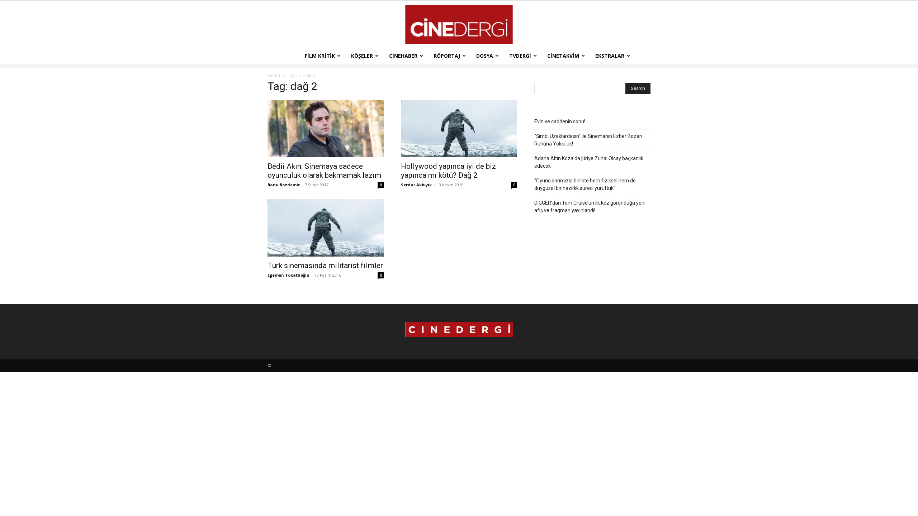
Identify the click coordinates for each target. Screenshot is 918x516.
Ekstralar (609, 55)
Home (274, 75)
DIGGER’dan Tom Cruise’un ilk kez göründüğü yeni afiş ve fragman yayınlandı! (589, 206)
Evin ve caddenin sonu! (559, 121)
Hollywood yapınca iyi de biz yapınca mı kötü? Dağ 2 (448, 171)
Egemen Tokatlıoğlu (288, 275)
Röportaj (447, 55)
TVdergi (520, 55)
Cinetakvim (563, 55)
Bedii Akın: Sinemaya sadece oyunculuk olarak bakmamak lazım (324, 171)
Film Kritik (320, 55)
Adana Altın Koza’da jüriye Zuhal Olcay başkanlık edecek (588, 162)
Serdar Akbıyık (416, 184)
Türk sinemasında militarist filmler (325, 265)
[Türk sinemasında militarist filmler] (326, 228)
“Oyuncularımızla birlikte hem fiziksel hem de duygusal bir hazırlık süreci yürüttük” (585, 184)
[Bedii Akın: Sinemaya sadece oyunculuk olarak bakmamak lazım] (326, 128)
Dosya (484, 55)
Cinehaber (403, 55)
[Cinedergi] (459, 24)
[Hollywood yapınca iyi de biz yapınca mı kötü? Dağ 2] (459, 128)
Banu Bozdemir (284, 184)
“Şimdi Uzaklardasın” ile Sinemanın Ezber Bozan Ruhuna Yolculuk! (588, 140)
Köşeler (362, 55)
